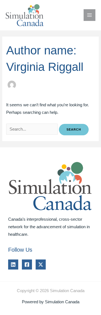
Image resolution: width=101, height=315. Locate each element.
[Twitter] (41, 264)
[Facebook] (27, 264)
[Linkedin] (13, 264)
